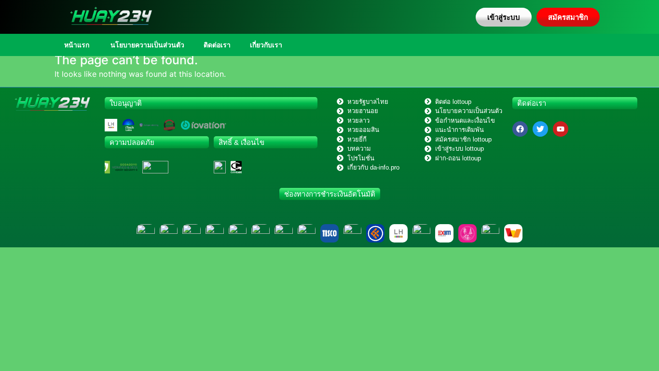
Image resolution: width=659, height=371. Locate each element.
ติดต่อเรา (217, 45)
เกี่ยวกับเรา (266, 45)
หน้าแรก (76, 45)
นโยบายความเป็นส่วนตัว (146, 45)
